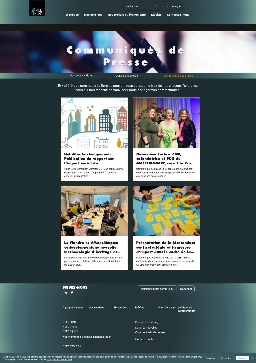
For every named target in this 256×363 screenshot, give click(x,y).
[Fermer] (252, 358)
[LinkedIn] (65, 292)
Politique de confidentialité (59, 359)
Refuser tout (225, 357)
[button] (72, 14)
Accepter (242, 357)
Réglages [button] (210, 357)
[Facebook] (72, 292)
